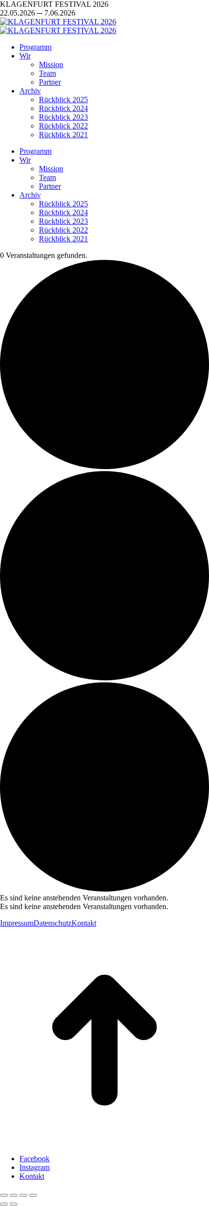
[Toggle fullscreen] (23, 1195)
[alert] (104, 898)
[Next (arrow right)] (13, 1204)
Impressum (17, 923)
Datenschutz (52, 923)
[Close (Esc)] (4, 1195)
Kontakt (83, 923)
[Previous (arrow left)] (4, 1204)
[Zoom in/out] (33, 1195)
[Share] (13, 1195)
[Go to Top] (104, 1142)
